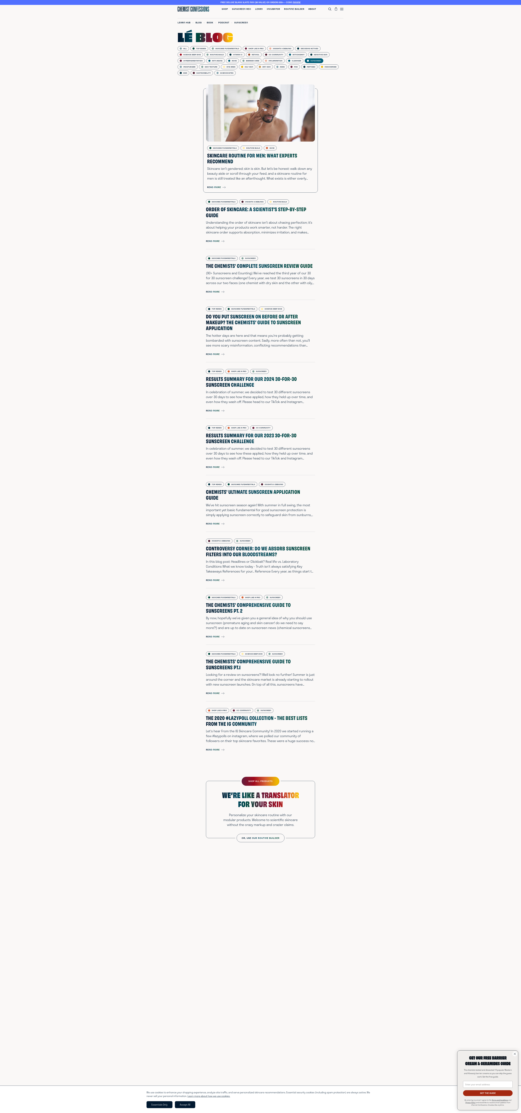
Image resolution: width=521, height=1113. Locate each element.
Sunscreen (241, 23)
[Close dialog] (514, 1054)
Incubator (273, 9)
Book (210, 23)
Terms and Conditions (500, 1100)
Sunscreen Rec (241, 9)
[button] (260, 2)
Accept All (185, 1104)
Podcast (223, 23)
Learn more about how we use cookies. (209, 1096)
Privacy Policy (470, 1102)
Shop (225, 9)
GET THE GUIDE (488, 1093)
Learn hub (184, 23)
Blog (199, 23)
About (312, 9)
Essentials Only (159, 1104)
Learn (259, 9)
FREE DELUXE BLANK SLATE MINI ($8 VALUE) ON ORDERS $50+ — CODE (260, 2)
